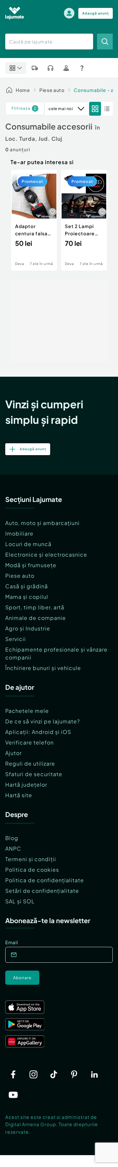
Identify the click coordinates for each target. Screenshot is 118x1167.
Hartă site (18, 795)
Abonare (22, 977)
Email (11, 942)
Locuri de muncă (28, 543)
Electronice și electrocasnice (46, 554)
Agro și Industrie (27, 628)
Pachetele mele (27, 710)
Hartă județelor (26, 784)
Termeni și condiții (30, 859)
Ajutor (13, 752)
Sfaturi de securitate (33, 774)
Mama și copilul (26, 596)
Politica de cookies (32, 869)
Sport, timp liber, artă (34, 607)
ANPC (13, 848)
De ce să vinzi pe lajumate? (42, 721)
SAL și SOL (20, 901)
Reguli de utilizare (30, 763)
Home (23, 90)
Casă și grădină (26, 586)
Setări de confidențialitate (42, 890)
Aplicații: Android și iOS (38, 731)
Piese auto (52, 90)
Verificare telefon (29, 742)
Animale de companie (35, 617)
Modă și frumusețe (30, 565)
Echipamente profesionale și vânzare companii (56, 653)
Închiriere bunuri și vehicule (43, 667)
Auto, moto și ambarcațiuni (42, 522)
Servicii (15, 638)
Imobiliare (19, 533)
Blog (11, 837)
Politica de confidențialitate (44, 880)
